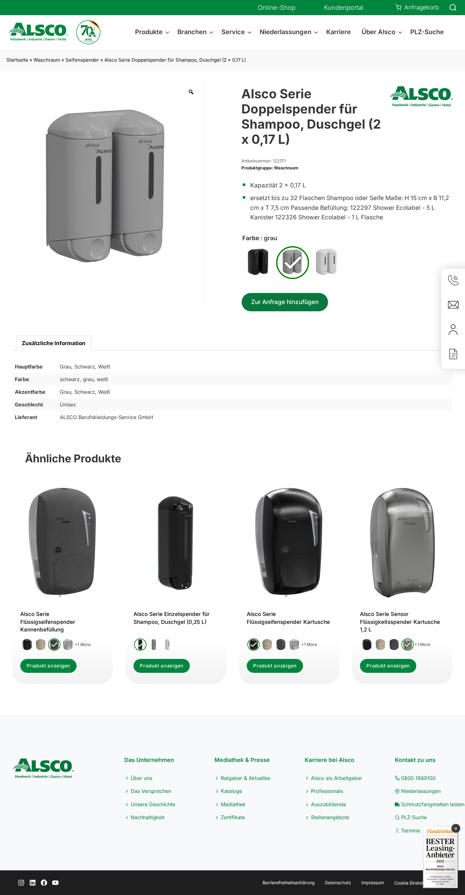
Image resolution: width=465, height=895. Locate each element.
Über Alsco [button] (378, 32)
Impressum (372, 882)
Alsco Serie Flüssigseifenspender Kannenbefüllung (47, 622)
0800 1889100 (418, 778)
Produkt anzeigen (48, 666)
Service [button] (233, 32)
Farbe (250, 238)
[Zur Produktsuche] (449, 7)
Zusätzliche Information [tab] (53, 343)
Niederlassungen (421, 791)
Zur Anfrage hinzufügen (285, 302)
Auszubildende (328, 804)
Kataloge (231, 791)
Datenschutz (338, 882)
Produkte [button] (149, 32)
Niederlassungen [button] (285, 32)
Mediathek (233, 804)
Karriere (338, 32)
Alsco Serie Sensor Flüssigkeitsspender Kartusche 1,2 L (400, 622)
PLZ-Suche (427, 32)
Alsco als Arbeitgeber (336, 778)
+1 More (83, 644)
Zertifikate (233, 817)
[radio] (258, 262)
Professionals (327, 791)
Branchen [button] (192, 32)
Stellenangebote (330, 817)
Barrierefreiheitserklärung (289, 882)
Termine (410, 830)
